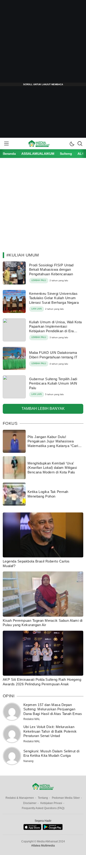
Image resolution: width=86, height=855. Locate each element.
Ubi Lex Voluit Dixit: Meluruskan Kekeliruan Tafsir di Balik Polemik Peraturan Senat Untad (50, 731)
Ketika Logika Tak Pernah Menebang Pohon (48, 494)
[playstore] (53, 829)
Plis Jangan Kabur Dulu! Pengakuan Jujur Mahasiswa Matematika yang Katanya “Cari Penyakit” (53, 443)
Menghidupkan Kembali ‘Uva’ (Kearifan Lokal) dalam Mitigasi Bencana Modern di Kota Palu (52, 467)
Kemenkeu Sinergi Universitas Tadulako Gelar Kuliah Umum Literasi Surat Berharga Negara (54, 298)
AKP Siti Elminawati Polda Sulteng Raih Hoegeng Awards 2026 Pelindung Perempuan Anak (42, 682)
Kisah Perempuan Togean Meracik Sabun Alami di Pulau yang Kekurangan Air (43, 623)
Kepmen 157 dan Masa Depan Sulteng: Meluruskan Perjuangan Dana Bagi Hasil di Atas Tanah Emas (52, 709)
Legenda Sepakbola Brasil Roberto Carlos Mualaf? (36, 563)
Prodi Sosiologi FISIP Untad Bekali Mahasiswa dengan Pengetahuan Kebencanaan (51, 269)
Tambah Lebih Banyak (43, 409)
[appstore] (32, 829)
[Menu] (6, 143)
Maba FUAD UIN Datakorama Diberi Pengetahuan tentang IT (53, 355)
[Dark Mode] (71, 143)
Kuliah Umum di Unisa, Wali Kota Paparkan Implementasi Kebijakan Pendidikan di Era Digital (55, 329)
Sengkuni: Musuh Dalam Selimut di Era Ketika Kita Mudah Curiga (51, 753)
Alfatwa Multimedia (43, 845)
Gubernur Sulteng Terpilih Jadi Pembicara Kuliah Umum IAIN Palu (53, 383)
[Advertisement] (43, 43)
